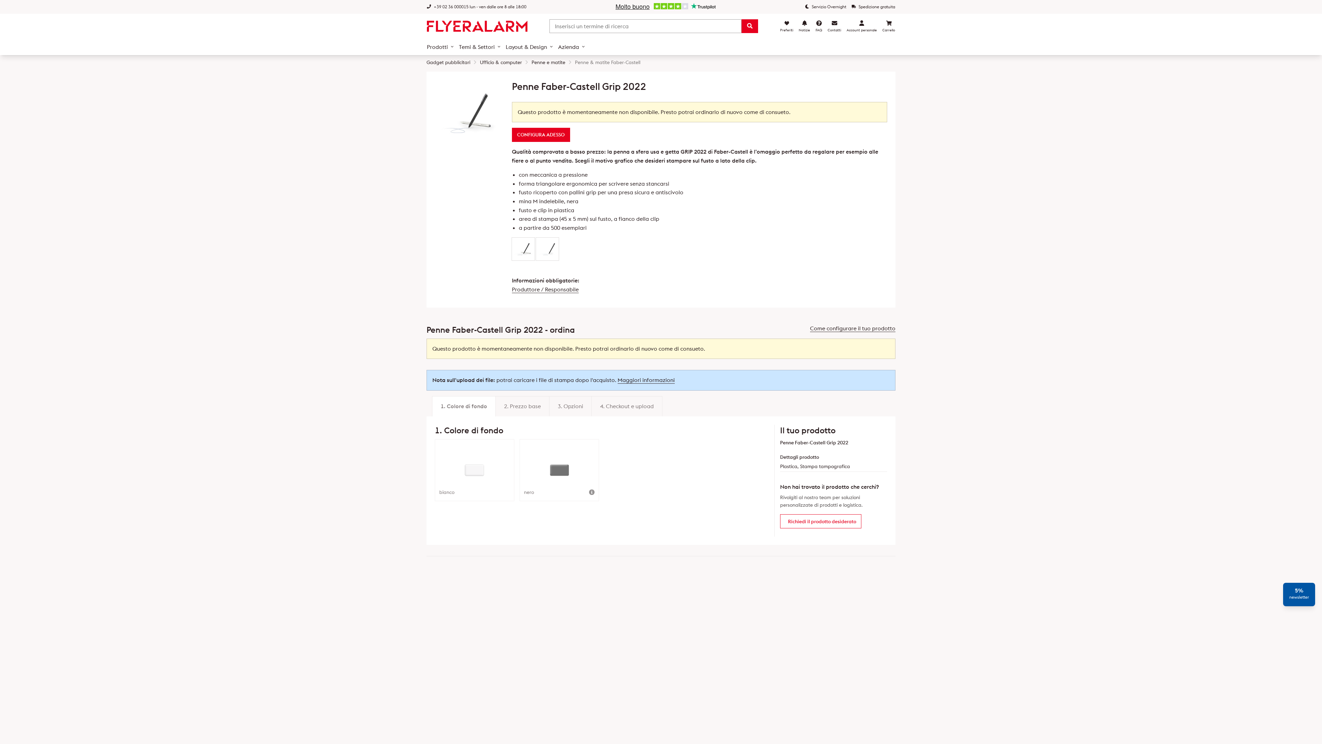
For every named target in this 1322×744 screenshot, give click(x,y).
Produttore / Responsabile (545, 289)
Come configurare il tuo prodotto (852, 328)
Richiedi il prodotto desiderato (822, 521)
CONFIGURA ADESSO (541, 135)
